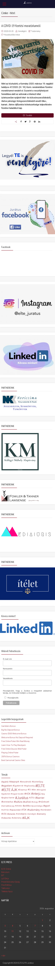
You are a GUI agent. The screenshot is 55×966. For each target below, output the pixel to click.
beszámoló (26, 782)
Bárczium (5, 872)
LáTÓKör (5, 879)
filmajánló (42, 790)
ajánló (6, 781)
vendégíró (32, 814)
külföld (27, 801)
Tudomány (35, 31)
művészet (44, 801)
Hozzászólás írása (12, 35)
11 (12, 931)
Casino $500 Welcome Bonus (13, 734)
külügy (35, 802)
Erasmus (23, 790)
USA (5, 814)
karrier (40, 797)
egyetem (7, 785)
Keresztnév (7, 669)
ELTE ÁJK (10, 789)
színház (5, 810)
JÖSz (32, 798)
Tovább (29, 115)
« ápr (3, 955)
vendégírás (22, 814)
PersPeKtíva (6, 885)
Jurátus (22, 797)
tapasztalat (16, 810)
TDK (25, 810)
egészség (30, 786)
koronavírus (8, 801)
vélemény (17, 818)
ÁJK (27, 818)
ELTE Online (6, 869)
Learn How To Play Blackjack (13, 745)
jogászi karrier (8, 798)
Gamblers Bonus (8, 726)
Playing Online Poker (9, 753)
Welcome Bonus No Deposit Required (17, 737)
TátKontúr (5, 888)
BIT (2, 875)
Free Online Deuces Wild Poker (14, 749)
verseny (42, 814)
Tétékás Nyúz (7, 891)
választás (7, 818)
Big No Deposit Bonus (10, 730)
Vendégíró (22, 31)
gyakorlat (6, 794)
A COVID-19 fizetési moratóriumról (20, 26)
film (34, 790)
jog (43, 794)
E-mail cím (7, 659)
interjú (37, 793)
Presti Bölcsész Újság (10, 882)
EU (30, 790)
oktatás (19, 806)
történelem (46, 810)
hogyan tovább (18, 794)
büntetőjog (38, 782)
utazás (12, 814)
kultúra (18, 801)
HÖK (28, 793)
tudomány (34, 809)
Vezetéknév (8, 678)
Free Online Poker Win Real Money (15, 741)
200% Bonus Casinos (10, 756)
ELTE (41, 785)
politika (27, 806)
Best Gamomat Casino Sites (13, 760)
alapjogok (14, 781)
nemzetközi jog (8, 806)
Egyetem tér (18, 786)
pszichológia (37, 806)
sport (47, 806)
